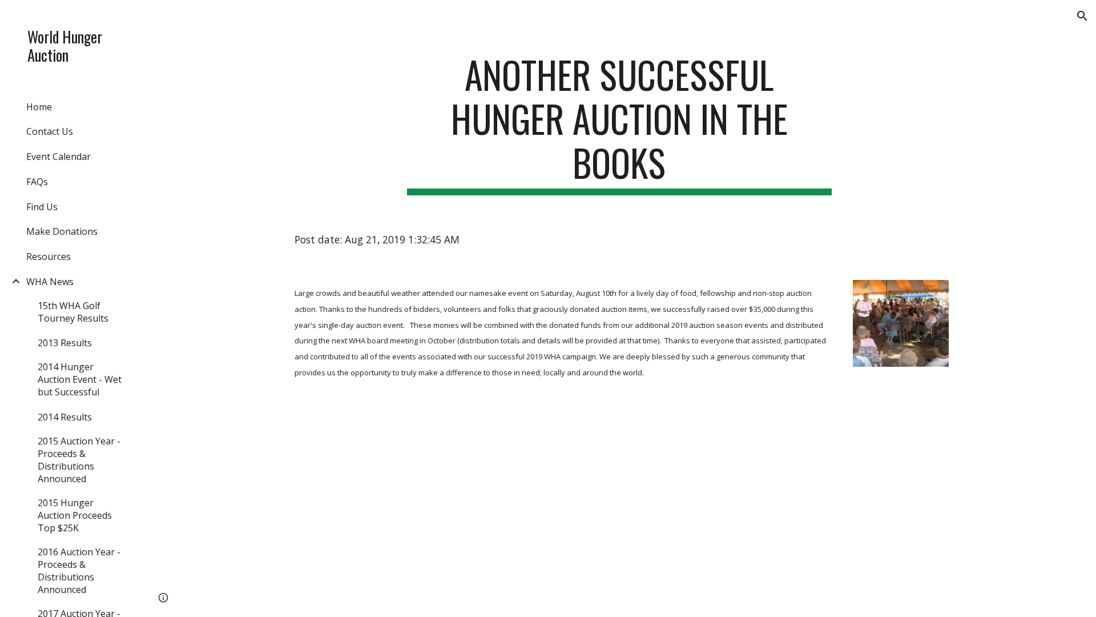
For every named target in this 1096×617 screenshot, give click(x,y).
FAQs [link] (37, 181)
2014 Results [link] (65, 417)
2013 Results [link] (65, 342)
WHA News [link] (50, 281)
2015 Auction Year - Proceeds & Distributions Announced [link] (79, 460)
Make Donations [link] (62, 231)
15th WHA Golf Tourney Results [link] (73, 311)
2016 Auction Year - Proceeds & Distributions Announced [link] (79, 571)
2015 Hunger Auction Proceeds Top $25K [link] (75, 515)
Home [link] (39, 107)
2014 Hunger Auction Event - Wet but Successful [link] (80, 379)
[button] (1082, 16)
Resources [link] (48, 256)
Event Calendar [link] (58, 156)
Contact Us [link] (49, 131)
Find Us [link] (42, 207)
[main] (619, 124)
